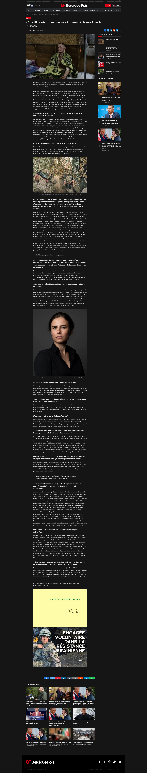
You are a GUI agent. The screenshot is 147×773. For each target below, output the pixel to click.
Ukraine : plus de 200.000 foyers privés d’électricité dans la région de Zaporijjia (36, 703)
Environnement (77, 10)
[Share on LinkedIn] (111, 30)
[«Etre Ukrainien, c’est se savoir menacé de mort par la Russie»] (60, 56)
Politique (37, 10)
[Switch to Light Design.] (118, 10)
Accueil (27, 14)
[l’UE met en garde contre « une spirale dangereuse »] (36, 714)
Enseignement (67, 10)
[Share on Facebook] (105, 30)
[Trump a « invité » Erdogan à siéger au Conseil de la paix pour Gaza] (84, 734)
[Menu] (28, 10)
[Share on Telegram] (117, 30)
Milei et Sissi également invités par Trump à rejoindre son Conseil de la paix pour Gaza (36, 744)
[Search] (116, 10)
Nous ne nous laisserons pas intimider (81, 722)
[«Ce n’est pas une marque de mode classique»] (101, 64)
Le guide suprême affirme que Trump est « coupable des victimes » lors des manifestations (60, 744)
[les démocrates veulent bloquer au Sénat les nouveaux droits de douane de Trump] (60, 693)
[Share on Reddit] (114, 30)
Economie (45, 10)
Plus (109, 10)
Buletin (108, 5)
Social (52, 10)
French (117, 5)
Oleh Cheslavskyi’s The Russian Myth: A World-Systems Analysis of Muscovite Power (112, 40)
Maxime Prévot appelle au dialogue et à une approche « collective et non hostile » (110, 122)
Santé (98, 10)
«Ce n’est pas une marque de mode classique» (113, 63)
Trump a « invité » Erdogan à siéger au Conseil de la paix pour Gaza (83, 743)
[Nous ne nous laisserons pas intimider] (84, 714)
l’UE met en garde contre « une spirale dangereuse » (35, 722)
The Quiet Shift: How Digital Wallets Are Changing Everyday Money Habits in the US (113, 47)
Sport (104, 10)
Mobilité (92, 10)
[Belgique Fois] (74, 5)
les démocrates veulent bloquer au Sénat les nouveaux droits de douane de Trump (59, 703)
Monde (58, 10)
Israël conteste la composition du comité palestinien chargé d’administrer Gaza (59, 723)
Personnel (32, 30)
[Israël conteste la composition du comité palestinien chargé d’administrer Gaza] (60, 714)
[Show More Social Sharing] (120, 30)
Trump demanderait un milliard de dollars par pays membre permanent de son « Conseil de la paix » (83, 703)
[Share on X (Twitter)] (108, 30)
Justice (86, 10)
